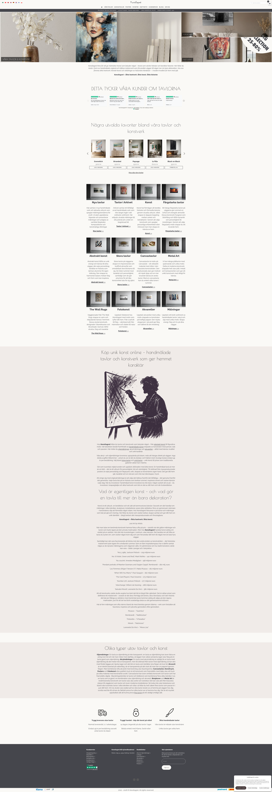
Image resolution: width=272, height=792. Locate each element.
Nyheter (135, 7)
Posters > (139, 763)
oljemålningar (123, 449)
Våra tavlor (108, 7)
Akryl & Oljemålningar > (144, 753)
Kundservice (153, 7)
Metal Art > (140, 760)
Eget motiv (143, 7)
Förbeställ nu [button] (174, 167)
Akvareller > (140, 758)
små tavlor (138, 460)
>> (98, 231)
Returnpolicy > (90, 756)
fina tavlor (138, 693)
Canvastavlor (119, 7)
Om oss (167, 7)
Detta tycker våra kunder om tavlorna (136, 88)
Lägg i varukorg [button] (98, 167)
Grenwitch (98, 161)
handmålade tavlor (136, 447)
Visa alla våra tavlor (136, 173)
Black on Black (174, 161)
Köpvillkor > (89, 754)
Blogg (161, 7)
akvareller (149, 449)
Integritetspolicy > (91, 753)
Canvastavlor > (141, 756)
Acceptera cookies (240, 788)
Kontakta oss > (90, 758)
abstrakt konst (159, 444)
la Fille (155, 161)
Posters (128, 7)
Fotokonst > (140, 762)
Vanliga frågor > (91, 762)
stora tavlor (126, 460)
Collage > (139, 754)
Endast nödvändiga (252, 788)
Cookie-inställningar (264, 788)
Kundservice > (90, 760)
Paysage (136, 161)
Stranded (117, 161)
